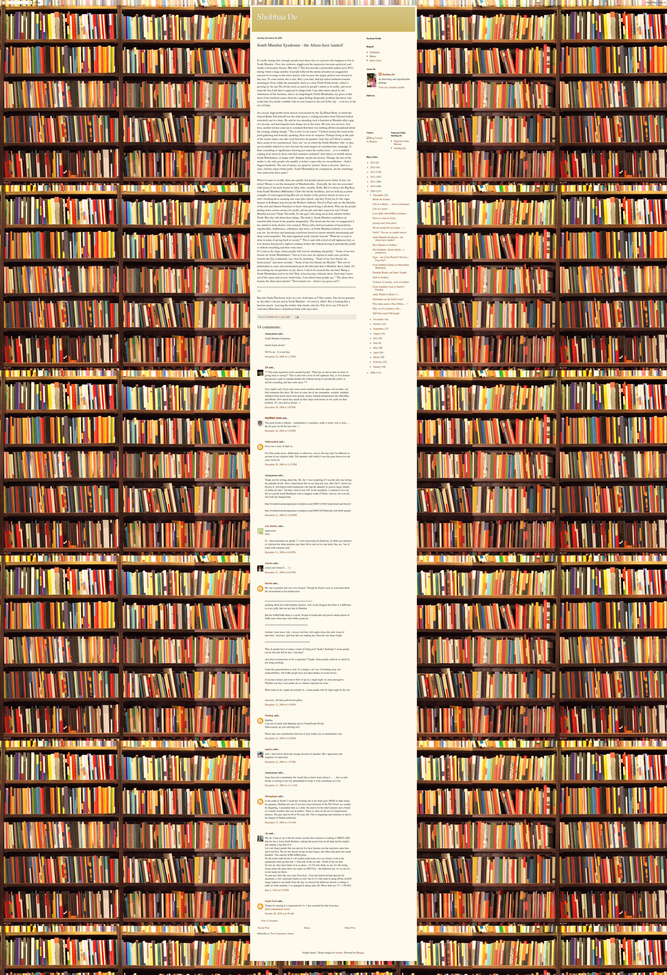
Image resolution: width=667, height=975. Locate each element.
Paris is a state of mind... (385, 218)
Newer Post (263, 927)
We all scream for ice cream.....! (388, 227)
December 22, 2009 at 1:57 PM (280, 761)
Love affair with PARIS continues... (390, 213)
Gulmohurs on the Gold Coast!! (388, 299)
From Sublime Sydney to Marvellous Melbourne (391, 266)
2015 (373, 162)
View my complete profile (391, 87)
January (377, 366)
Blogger (360, 952)
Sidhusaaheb (271, 441)
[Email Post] (296, 316)
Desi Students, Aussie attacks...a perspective (388, 251)
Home (307, 927)
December (378, 195)
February (378, 361)
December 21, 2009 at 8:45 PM (280, 572)
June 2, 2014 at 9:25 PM (277, 890)
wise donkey (271, 526)
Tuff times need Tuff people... (387, 313)
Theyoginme (271, 796)
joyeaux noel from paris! (385, 223)
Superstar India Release (401, 142)
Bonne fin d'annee (381, 199)
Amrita (269, 563)
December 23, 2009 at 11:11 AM (281, 785)
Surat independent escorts (277, 909)
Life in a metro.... (381, 208)
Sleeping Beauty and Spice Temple (390, 272)
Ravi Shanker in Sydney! (385, 244)
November (378, 319)
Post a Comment (269, 920)
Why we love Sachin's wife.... (387, 308)
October (377, 324)
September (378, 328)
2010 (373, 186)
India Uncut (375, 60)
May (375, 347)
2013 (373, 172)
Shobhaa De (277, 16)
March (376, 357)
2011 (373, 181)
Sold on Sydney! (381, 277)
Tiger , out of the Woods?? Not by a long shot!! (390, 258)
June (375, 342)
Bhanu (373, 56)
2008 (373, 372)
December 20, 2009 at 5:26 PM (280, 430)
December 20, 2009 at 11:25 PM (281, 464)
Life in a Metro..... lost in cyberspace (391, 204)
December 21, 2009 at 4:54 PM (280, 552)
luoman (339, 952)
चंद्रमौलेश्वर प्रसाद (273, 418)
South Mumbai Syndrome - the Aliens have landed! (388, 239)
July (375, 338)
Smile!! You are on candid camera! (390, 232)
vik (266, 833)
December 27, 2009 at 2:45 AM (280, 822)
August (377, 333)
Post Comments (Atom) (282, 933)
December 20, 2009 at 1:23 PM (280, 356)
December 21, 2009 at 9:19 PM (280, 704)
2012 (373, 176)
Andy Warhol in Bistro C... (386, 294)
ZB (266, 367)
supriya (269, 749)
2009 (373, 191)
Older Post (350, 927)
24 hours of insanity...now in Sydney (391, 282)
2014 (373, 167)
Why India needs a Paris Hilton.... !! (391, 303)
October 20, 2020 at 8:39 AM (279, 913)
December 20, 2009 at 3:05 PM (280, 407)
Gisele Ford (271, 901)
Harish (268, 583)
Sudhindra (375, 52)
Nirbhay (269, 715)
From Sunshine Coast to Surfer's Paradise (389, 288)
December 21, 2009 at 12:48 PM (281, 515)
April (376, 352)
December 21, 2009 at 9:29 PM (280, 738)
